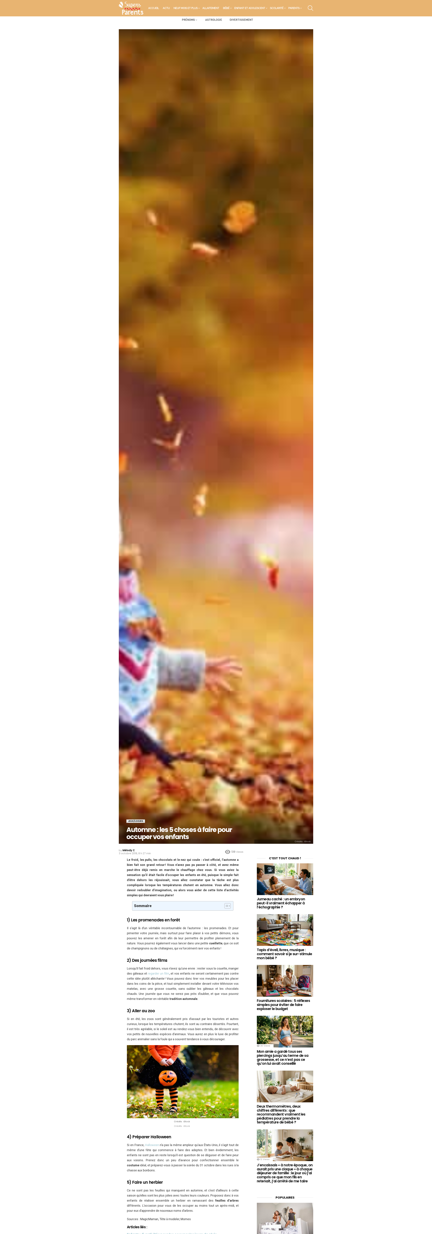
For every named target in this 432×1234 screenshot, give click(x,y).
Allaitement (210, 8)
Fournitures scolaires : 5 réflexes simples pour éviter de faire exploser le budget (283, 1004)
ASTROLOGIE (213, 20)
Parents (294, 8)
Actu (166, 8)
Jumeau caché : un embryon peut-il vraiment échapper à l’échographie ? (281, 903)
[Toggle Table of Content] (226, 906)
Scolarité (277, 8)
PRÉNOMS (188, 20)
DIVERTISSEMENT (241, 20)
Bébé (226, 8)
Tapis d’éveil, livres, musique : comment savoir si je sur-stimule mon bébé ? (284, 953)
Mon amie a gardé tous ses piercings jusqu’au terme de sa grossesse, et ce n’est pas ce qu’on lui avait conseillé (282, 1057)
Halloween (152, 1145)
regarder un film (158, 973)
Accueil (153, 8)
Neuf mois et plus (186, 8)
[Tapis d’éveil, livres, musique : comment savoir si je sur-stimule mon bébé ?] (285, 930)
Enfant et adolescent (249, 8)
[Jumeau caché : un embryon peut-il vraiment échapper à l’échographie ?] (285, 879)
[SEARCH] (310, 8)
